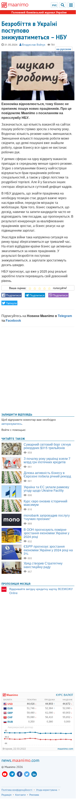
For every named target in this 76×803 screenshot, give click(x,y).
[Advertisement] (38, 369)
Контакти (20, 794)
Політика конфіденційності (16, 789)
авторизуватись (11, 423)
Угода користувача (46, 789)
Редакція (6, 794)
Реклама (34, 794)
